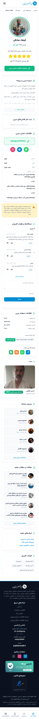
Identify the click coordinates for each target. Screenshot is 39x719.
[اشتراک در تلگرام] (28, 352)
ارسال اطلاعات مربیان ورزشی (19, 617)
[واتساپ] (26, 149)
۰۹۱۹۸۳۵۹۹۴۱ (19, 639)
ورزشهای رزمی (27, 10)
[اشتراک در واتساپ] (22, 352)
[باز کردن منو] (4, 3)
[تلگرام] (19, 149)
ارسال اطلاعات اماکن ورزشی (19, 620)
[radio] (11, 56)
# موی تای (18, 561)
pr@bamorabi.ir (19, 645)
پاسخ (30, 243)
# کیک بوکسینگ (29, 561)
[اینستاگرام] (12, 149)
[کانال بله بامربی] (19, 666)
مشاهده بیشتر (19, 276)
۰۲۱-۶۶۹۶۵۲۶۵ (19, 631)
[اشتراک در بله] (11, 352)
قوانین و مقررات (19, 610)
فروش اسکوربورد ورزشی (26, 545)
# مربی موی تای (29, 566)
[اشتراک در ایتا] (17, 352)
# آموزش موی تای (17, 566)
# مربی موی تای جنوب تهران (26, 570)
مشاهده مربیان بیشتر (19, 458)
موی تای (18, 10)
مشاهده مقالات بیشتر (19, 523)
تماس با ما (19, 613)
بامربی (35, 10)
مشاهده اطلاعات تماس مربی (18, 68)
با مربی (19, 607)
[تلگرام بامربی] (25, 656)
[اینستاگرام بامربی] (19, 656)
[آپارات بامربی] (13, 656)
